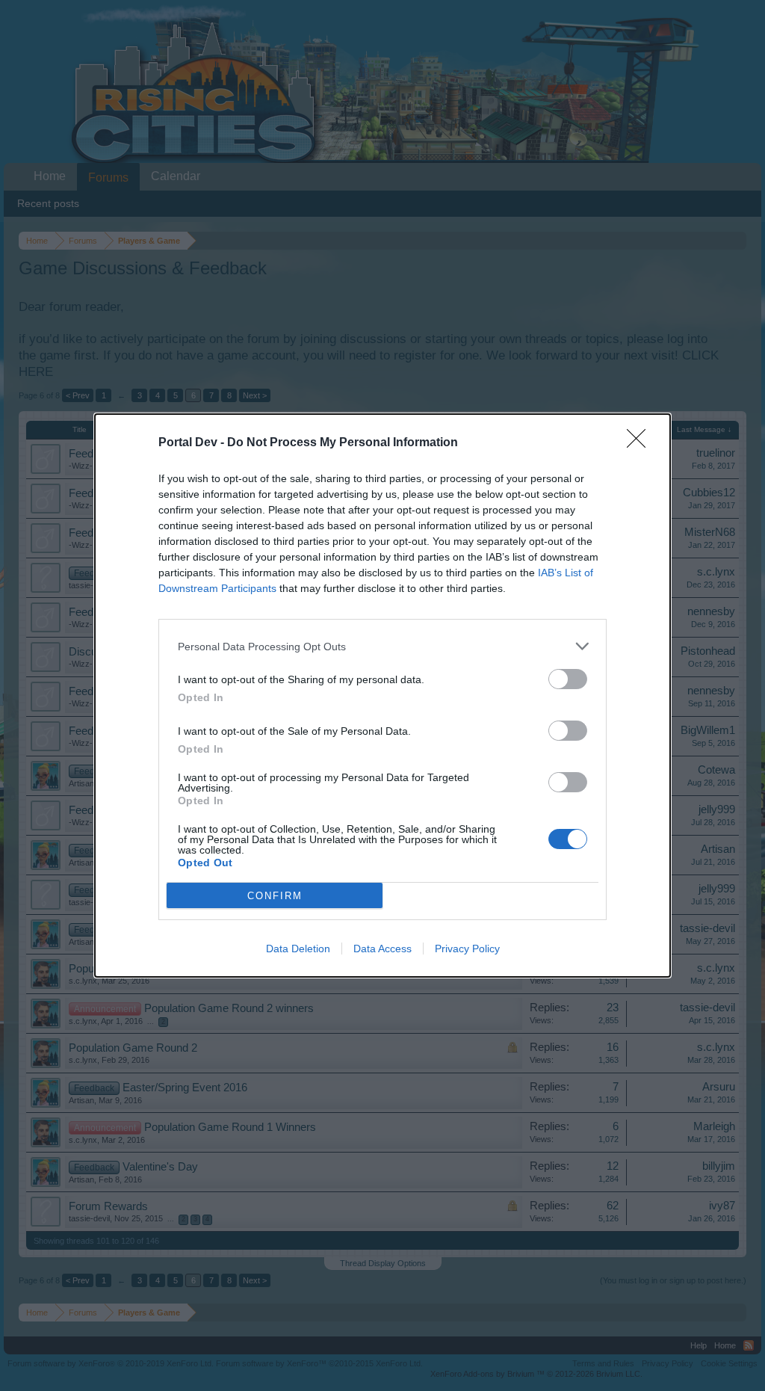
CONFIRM (275, 895)
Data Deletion (298, 948)
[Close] (641, 443)
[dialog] (382, 695)
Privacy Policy (467, 948)
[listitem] (382, 646)
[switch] (567, 679)
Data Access (382, 948)
